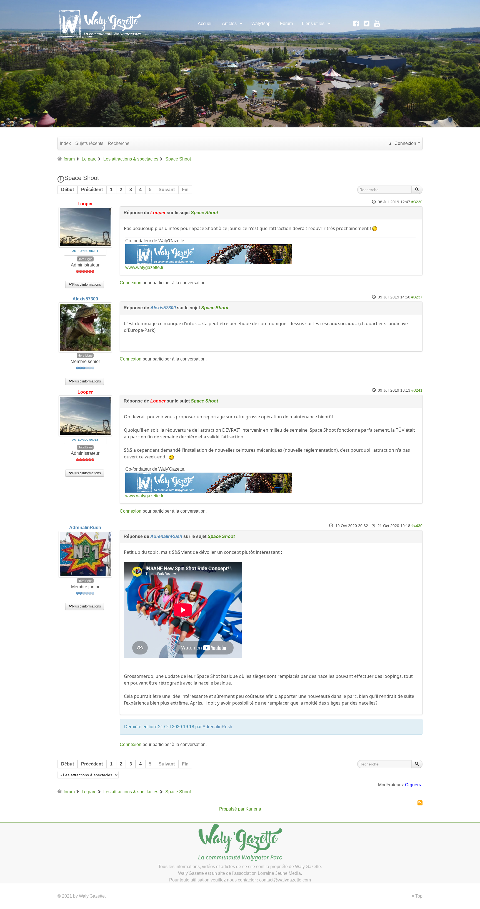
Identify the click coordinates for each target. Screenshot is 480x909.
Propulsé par (232, 809)
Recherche (118, 143)
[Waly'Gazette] (100, 23)
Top (418, 896)
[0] (208, 253)
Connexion (130, 282)
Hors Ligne (85, 259)
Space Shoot (204, 212)
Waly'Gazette (92, 896)
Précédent (92, 189)
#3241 (416, 390)
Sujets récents (89, 143)
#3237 (416, 297)
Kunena (253, 809)
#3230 (416, 202)
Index (65, 143)
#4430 (416, 526)
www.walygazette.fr (144, 267)
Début (67, 189)
